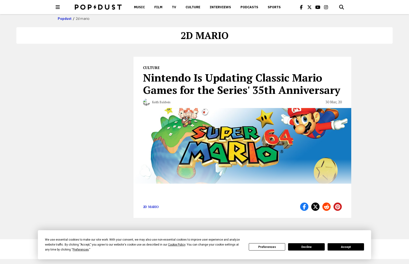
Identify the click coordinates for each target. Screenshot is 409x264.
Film (158, 7)
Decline (306, 247)
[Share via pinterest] (337, 207)
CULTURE (193, 7)
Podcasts (249, 7)
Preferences (267, 247)
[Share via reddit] (326, 207)
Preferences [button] (81, 249)
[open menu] (58, 7)
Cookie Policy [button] (176, 244)
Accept (346, 247)
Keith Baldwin (161, 102)
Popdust (65, 19)
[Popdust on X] (309, 7)
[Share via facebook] (304, 207)
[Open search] (341, 7)
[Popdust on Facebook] (301, 7)
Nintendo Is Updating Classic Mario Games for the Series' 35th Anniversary (241, 83)
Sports (274, 7)
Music (139, 7)
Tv (174, 7)
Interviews (220, 7)
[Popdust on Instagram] (326, 7)
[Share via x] (315, 207)
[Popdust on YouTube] (317, 7)
